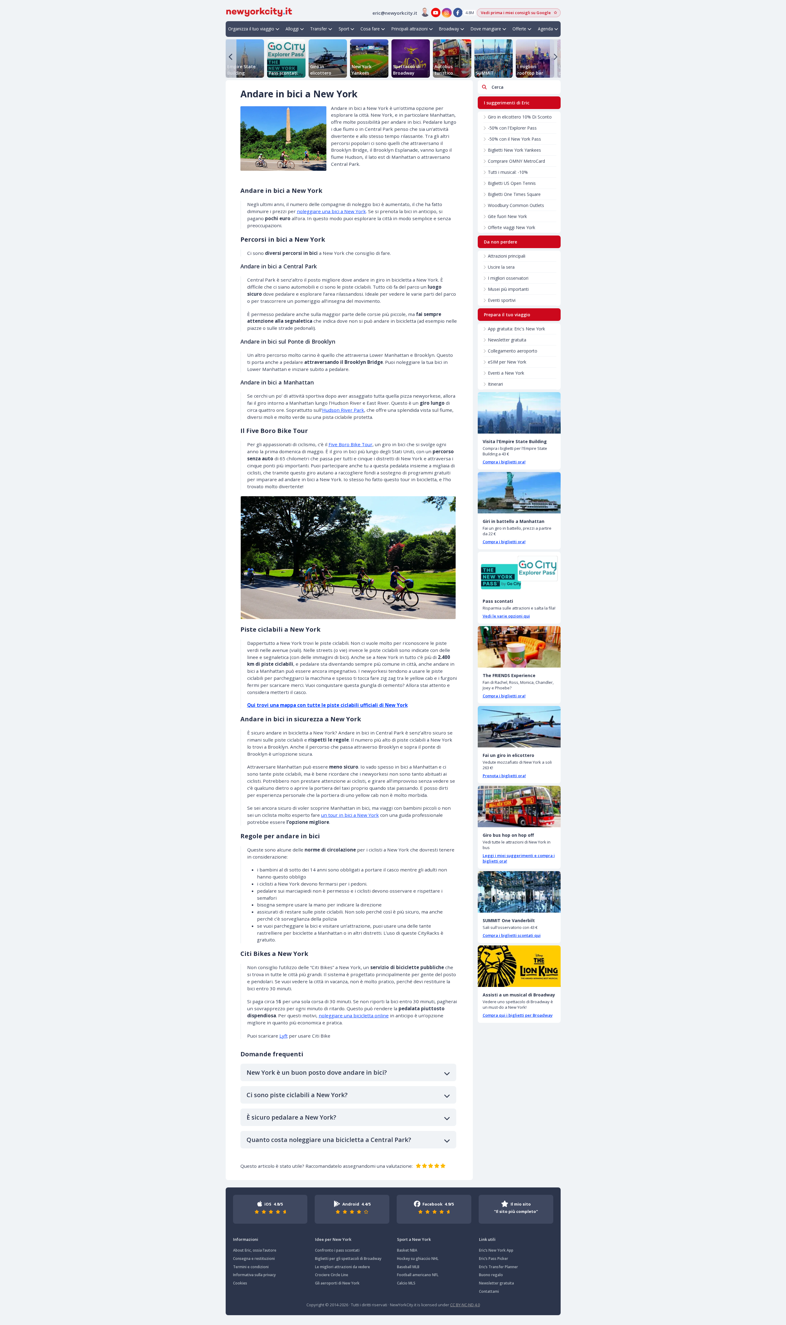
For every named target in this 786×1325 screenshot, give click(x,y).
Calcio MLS (406, 1283)
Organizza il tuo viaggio (251, 29)
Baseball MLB (408, 1266)
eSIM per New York (507, 362)
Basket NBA (407, 1250)
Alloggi (292, 29)
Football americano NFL (417, 1274)
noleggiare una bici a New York (331, 211)
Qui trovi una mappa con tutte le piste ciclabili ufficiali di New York (327, 705)
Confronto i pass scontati (337, 1250)
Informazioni (245, 1239)
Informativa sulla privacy (254, 1274)
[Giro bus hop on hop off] (519, 806)
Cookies (240, 1283)
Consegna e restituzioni (254, 1258)
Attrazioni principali (506, 256)
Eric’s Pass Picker (493, 1258)
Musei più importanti (508, 289)
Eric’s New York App (496, 1250)
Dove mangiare (486, 29)
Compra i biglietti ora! (504, 462)
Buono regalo (491, 1274)
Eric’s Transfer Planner (498, 1266)
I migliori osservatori (508, 278)
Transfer (318, 29)
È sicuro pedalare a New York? (291, 1117)
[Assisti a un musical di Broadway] (519, 966)
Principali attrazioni (409, 29)
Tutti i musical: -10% (508, 172)
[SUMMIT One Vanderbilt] (519, 892)
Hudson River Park (343, 410)
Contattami (489, 1291)
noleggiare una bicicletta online (354, 1015)
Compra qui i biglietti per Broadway (518, 1015)
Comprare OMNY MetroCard (516, 161)
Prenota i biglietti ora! (504, 775)
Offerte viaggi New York (511, 227)
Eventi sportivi (502, 300)
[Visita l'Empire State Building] (519, 413)
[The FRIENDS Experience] (519, 647)
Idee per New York (333, 1239)
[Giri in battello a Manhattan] (519, 492)
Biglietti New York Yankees (514, 150)
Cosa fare (370, 29)
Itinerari (495, 384)
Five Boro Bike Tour (350, 444)
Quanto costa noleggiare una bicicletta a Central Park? (329, 1140)
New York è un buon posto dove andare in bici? (317, 1072)
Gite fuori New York (507, 216)
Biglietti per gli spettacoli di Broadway (348, 1258)
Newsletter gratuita (507, 340)
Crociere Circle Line (331, 1274)
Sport (344, 29)
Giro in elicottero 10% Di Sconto (520, 117)
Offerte (519, 29)
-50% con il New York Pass (514, 139)
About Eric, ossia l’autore (254, 1250)
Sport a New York (414, 1239)
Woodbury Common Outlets (516, 205)
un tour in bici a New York (350, 815)
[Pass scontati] (519, 572)
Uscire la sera (501, 267)
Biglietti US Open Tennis (512, 183)
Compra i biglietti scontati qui (512, 935)
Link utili (487, 1239)
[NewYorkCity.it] (259, 11)
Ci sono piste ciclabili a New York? (297, 1095)
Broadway (449, 29)
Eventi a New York (506, 373)
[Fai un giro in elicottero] (519, 726)
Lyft (283, 1036)
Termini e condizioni (251, 1266)
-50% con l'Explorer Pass (512, 128)
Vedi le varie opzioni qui (506, 616)
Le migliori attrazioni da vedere (342, 1266)
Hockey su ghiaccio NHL (417, 1258)
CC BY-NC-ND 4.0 (465, 1304)
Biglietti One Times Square (514, 194)
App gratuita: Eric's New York (516, 329)
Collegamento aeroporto (512, 351)
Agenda (545, 29)
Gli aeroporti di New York (337, 1283)
